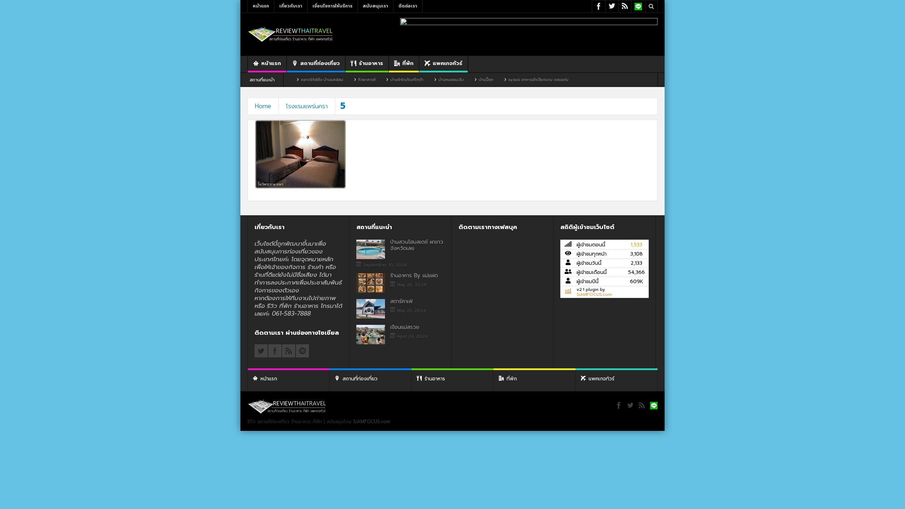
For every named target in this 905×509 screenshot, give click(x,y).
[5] (300, 154)
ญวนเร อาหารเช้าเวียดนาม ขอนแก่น (520, 80)
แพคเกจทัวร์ (447, 63)
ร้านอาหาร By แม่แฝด (414, 275)
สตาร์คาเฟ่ (401, 301)
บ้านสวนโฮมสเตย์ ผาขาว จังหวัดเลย (416, 245)
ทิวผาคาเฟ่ (348, 80)
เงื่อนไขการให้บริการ (332, 6)
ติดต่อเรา (407, 6)
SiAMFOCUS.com (594, 294)
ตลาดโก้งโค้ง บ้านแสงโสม (303, 80)
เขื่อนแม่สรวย (404, 327)
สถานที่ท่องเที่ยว (320, 63)
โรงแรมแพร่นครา (307, 106)
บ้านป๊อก (467, 80)
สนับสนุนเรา (375, 6)
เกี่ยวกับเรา (290, 6)
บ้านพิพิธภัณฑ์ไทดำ (388, 80)
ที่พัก (408, 63)
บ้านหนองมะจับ (432, 80)
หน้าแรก (261, 6)
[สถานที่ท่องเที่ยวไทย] (290, 34)
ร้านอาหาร (371, 63)
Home (263, 106)
